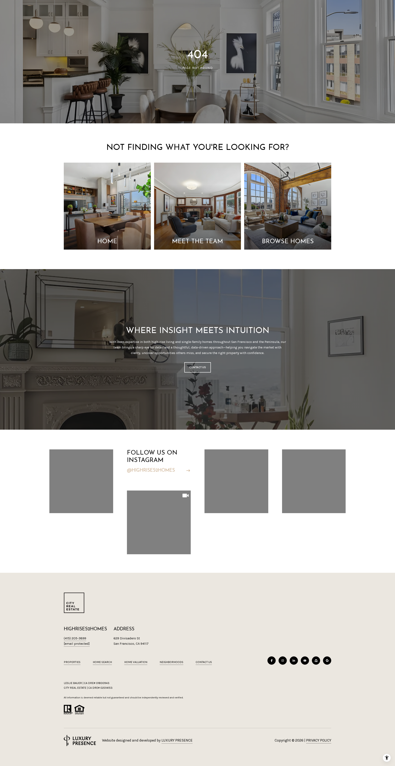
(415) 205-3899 (75, 638)
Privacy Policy (318, 740)
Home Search (102, 662)
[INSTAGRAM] (283, 660)
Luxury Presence (177, 740)
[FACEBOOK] (271, 660)
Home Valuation (135, 662)
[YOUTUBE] (305, 660)
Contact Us (204, 662)
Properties (72, 662)
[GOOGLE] (327, 660)
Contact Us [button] (197, 367)
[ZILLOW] (316, 660)
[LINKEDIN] (294, 660)
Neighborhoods (171, 662)
